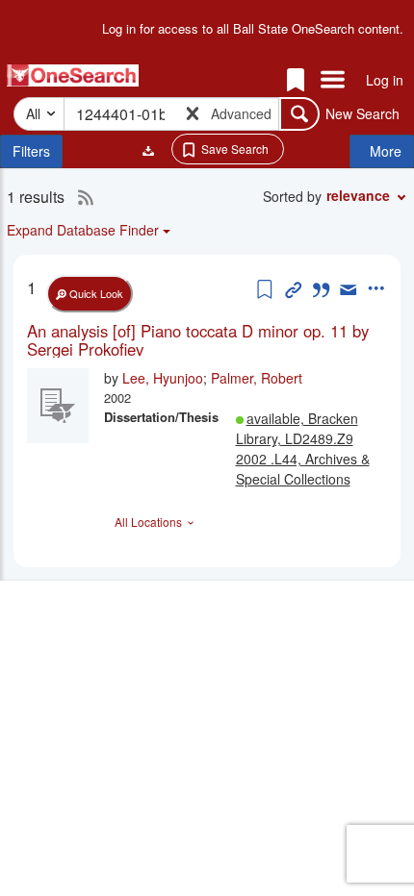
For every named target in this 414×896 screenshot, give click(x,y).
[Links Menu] (333, 80)
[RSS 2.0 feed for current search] (80, 197)
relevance (358, 195)
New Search (362, 113)
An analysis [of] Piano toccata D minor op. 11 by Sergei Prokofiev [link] (198, 340)
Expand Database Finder (83, 229)
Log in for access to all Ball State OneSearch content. (252, 28)
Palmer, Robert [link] (256, 377)
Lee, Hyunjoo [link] (162, 377)
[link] (207, 340)
